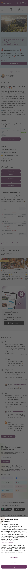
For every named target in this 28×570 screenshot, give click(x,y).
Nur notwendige (14, 557)
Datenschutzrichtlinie (7, 542)
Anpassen (14, 562)
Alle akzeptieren (14, 567)
